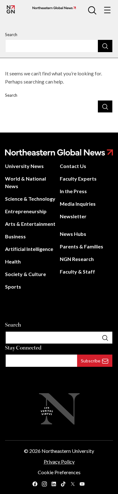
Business (15, 236)
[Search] (105, 46)
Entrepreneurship (26, 211)
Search (11, 34)
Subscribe (90, 360)
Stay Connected (23, 348)
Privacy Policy (59, 461)
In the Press (73, 191)
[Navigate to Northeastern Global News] (53, 8)
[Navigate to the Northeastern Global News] (10, 9)
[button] (92, 10)
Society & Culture (25, 274)
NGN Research (77, 259)
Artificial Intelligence (29, 249)
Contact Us (73, 166)
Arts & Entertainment (30, 224)
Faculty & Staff (77, 271)
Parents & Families (81, 246)
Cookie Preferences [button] (59, 472)
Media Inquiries (78, 204)
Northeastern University (68, 451)
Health (13, 261)
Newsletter (73, 216)
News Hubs (73, 234)
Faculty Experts (78, 179)
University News (24, 166)
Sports (13, 287)
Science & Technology (30, 199)
